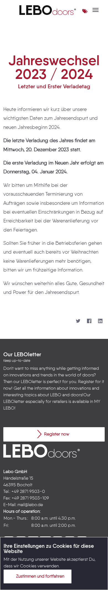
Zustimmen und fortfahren (39, 576)
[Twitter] (78, 321)
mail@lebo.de (30, 505)
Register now (56, 434)
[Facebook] (89, 321)
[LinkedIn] (100, 321)
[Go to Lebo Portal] (47, 10)
